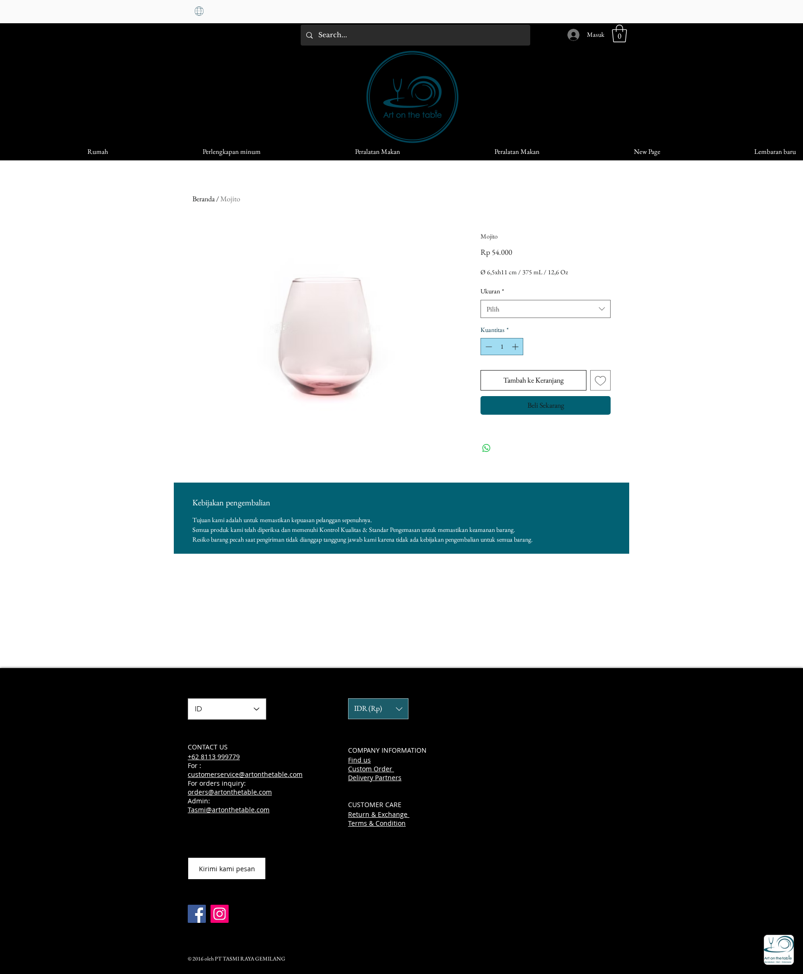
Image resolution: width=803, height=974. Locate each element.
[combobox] (545, 309)
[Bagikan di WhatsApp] (486, 448)
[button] (619, 33)
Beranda (203, 199)
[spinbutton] (502, 346)
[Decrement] (488, 346)
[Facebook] (197, 914)
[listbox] (378, 708)
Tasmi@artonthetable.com (229, 809)
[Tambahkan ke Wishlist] (600, 380)
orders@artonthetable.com (230, 792)
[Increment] (516, 346)
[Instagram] (220, 914)
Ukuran (492, 291)
